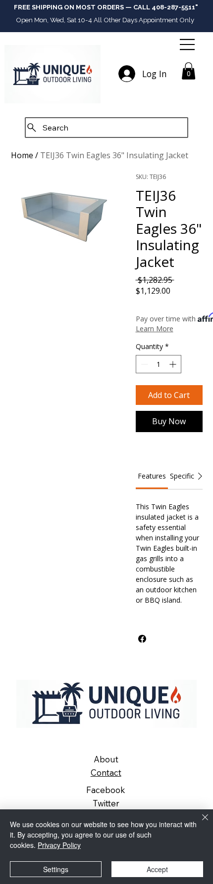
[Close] (199, 823)
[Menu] (188, 44)
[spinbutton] (158, 364)
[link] (152, 476)
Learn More (154, 328)
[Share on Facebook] (142, 639)
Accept (157, 869)
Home (22, 155)
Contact (106, 772)
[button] (188, 71)
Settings (55, 869)
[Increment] (173, 364)
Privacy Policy (59, 845)
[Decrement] (143, 364)
